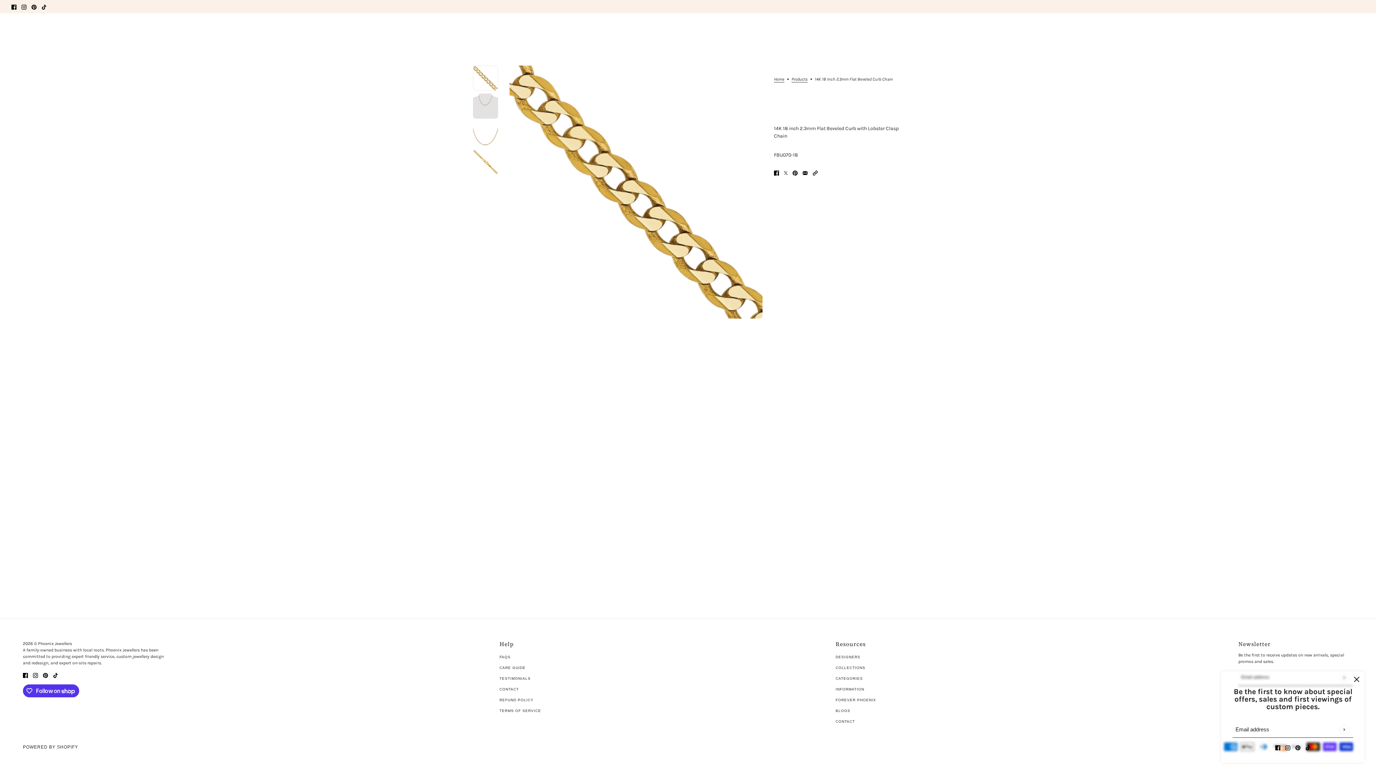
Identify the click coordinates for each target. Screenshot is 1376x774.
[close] (1356, 679)
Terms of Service (520, 711)
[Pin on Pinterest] (795, 172)
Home (779, 79)
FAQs (505, 657)
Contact (509, 689)
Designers (848, 657)
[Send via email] (805, 172)
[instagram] (24, 6)
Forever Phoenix (856, 700)
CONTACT (845, 721)
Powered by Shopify (50, 747)
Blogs (843, 711)
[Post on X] (785, 172)
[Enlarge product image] (636, 192)
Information (850, 689)
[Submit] (1344, 729)
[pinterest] (34, 6)
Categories (849, 678)
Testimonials (515, 678)
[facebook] (14, 6)
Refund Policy (517, 700)
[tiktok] (44, 6)
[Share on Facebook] (776, 172)
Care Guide (513, 668)
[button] (815, 172)
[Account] (1347, 30)
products (800, 79)
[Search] (15, 29)
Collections (850, 668)
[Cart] (1361, 30)
